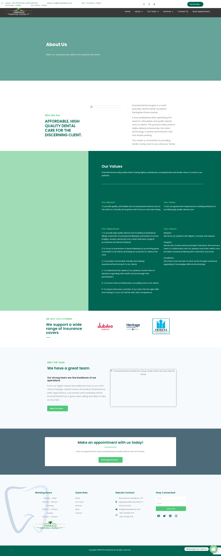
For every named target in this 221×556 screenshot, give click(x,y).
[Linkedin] (170, 516)
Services (167, 11)
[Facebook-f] (144, 4)
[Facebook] (158, 516)
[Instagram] (149, 4)
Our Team (151, 11)
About (137, 11)
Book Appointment (201, 11)
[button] (94, 326)
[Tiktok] (154, 4)
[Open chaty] (214, 549)
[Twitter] (164, 516)
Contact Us (183, 11)
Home (127, 11)
